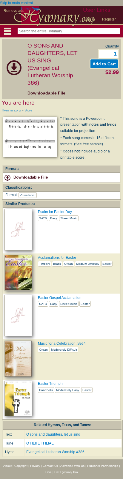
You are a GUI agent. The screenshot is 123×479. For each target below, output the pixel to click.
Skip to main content (16, 3)
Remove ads (14, 11)
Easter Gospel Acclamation (60, 298)
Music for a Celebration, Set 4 (62, 343)
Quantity (112, 46)
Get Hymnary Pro (66, 472)
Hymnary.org (11, 110)
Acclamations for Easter (57, 258)
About (7, 465)
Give (48, 472)
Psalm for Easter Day (55, 212)
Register (109, 19)
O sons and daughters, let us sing (53, 434)
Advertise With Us (72, 465)
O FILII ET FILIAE (40, 443)
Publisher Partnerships (102, 465)
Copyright (20, 465)
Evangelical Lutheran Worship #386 (55, 452)
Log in (90, 19)
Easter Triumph (50, 384)
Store (28, 110)
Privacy (35, 465)
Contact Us (50, 465)
